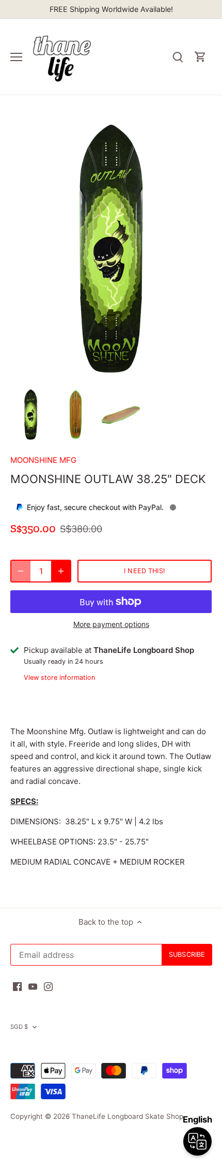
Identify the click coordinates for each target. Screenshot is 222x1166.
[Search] (177, 56)
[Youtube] (32, 986)
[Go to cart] (200, 56)
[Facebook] (17, 986)
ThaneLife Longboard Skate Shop (127, 1116)
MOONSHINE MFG (43, 460)
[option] (30, 414)
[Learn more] (173, 507)
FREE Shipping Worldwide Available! (111, 9)
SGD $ (19, 1026)
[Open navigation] (16, 57)
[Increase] (61, 571)
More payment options (111, 624)
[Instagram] (48, 986)
